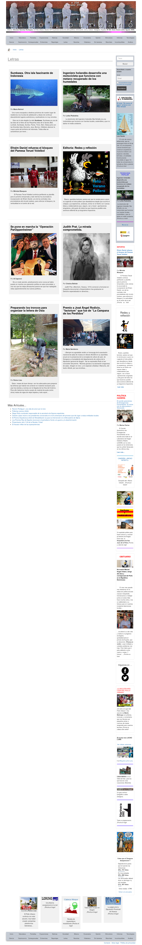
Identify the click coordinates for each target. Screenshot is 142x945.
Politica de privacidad (127, 943)
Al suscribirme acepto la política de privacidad (124, 83)
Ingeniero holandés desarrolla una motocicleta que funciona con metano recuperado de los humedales (85, 77)
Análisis (130, 42)
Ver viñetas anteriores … (125, 744)
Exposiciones (44, 38)
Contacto (107, 943)
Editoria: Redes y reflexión (80, 148)
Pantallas (33, 38)
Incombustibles (120, 42)
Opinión (98, 38)
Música (76, 38)
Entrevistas (44, 42)
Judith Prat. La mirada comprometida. (77, 228)
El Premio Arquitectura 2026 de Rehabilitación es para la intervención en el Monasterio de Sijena (46, 418)
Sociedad (66, 38)
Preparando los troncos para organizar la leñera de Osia (29, 309)
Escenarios (87, 38)
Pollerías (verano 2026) (20, 411)
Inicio (11, 38)
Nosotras (76, 42)
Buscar (125, 64)
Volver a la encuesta (125, 892)
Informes (119, 38)
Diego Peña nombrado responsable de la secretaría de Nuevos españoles (38, 413)
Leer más (120, 387)
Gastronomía (22, 42)
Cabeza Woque (71, 899)
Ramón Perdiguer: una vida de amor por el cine (29, 409)
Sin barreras (98, 42)
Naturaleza (22, 38)
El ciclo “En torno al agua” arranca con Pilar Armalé (124, 105)
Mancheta (109, 42)
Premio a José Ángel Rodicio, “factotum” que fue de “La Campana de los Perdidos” (86, 310)
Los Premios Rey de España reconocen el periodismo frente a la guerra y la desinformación (44, 420)
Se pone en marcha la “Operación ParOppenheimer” (32, 228)
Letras (66, 42)
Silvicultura (108, 38)
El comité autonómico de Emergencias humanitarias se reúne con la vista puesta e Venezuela (125, 404)
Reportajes (54, 42)
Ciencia (11, 42)
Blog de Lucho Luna (126, 761)
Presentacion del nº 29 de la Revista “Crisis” (27, 422)
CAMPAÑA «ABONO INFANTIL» (125, 459)
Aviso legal (115, 943)
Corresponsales (33, 42)
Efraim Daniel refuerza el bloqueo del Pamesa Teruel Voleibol (32, 149)
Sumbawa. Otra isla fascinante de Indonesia (32, 74)
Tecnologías (130, 38)
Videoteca (87, 42)
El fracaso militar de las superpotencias (26, 424)
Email (118, 75)
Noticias (54, 38)
